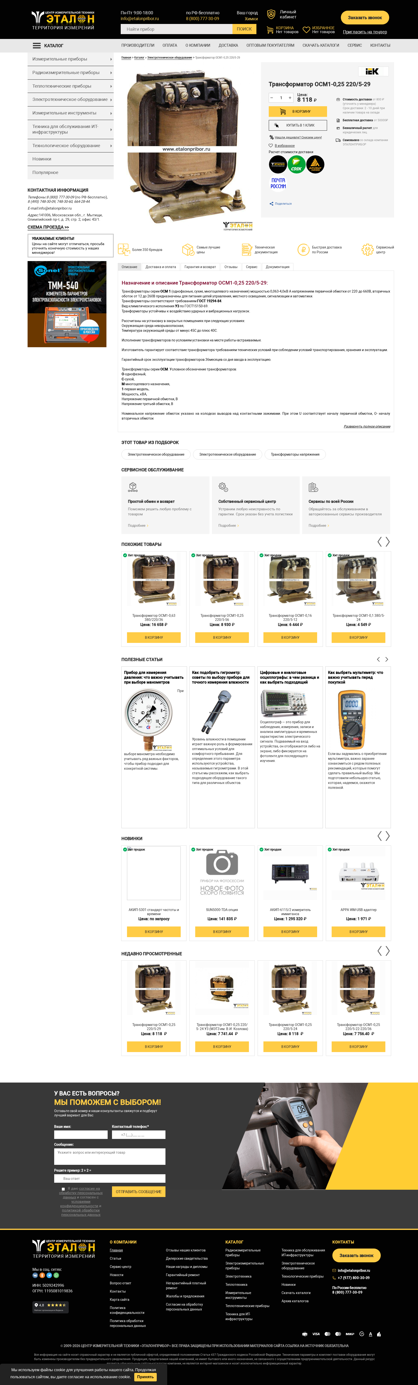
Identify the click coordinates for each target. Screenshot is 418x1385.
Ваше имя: (62, 1127)
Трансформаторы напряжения (295, 454)
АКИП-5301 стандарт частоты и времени (154, 912)
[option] (154, 599)
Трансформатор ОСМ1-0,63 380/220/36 (153, 618)
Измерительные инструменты (64, 113)
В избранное (285, 146)
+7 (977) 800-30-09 (354, 1278)
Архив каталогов (295, 1301)
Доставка (228, 45)
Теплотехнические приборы (61, 86)
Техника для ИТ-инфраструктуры (239, 1316)
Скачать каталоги (321, 45)
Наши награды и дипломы (187, 1267)
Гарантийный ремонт (183, 1275)
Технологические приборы (303, 1276)
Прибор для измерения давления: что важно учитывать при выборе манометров (154, 677)
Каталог (139, 57)
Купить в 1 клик (300, 125)
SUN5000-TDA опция (222, 910)
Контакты (380, 45)
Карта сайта (119, 1300)
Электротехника (238, 1276)
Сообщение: (64, 1144)
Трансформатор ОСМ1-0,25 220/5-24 (290, 1027)
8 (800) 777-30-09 (202, 18)
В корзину (301, 111)
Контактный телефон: (130, 1127)
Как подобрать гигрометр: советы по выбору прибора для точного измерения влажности (221, 677)
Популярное (45, 172)
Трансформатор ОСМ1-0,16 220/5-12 (290, 618)
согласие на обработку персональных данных (81, 1192)
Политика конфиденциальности (127, 1310)
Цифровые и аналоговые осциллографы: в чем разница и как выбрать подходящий (289, 677)
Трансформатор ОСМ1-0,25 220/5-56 (222, 618)
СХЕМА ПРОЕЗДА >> (48, 227)
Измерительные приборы (59, 59)
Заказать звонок (365, 17)
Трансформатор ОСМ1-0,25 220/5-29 (153, 1027)
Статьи (115, 1258)
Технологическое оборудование (66, 145)
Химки (251, 19)
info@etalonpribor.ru (140, 18)
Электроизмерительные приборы (244, 1265)
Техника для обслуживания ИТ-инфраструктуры (65, 129)
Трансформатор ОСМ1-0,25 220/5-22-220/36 (358, 1027)
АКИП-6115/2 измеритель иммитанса (290, 912)
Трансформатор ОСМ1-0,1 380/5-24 (359, 618)
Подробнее (136, 525)
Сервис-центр (120, 1267)
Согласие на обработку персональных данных (184, 1306)
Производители (137, 45)
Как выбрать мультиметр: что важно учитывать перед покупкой (355, 677)
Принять (145, 1377)
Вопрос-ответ (120, 1283)
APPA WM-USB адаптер (359, 910)
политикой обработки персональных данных (80, 1212)
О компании (198, 45)
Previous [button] (380, 542)
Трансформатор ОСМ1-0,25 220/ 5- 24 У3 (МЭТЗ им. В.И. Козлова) (222, 1027)
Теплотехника (236, 1285)
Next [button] (387, 542)
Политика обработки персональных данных (128, 1323)
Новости (116, 1275)
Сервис (355, 45)
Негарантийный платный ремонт (186, 1285)
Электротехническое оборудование (70, 99)
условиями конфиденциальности (79, 1203)
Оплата (170, 45)
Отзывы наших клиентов (186, 1250)
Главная (126, 57)
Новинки (41, 159)
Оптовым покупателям (270, 45)
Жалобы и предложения (185, 1296)
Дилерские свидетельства (187, 1258)
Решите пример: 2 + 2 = (72, 1170)
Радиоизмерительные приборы (66, 72)
